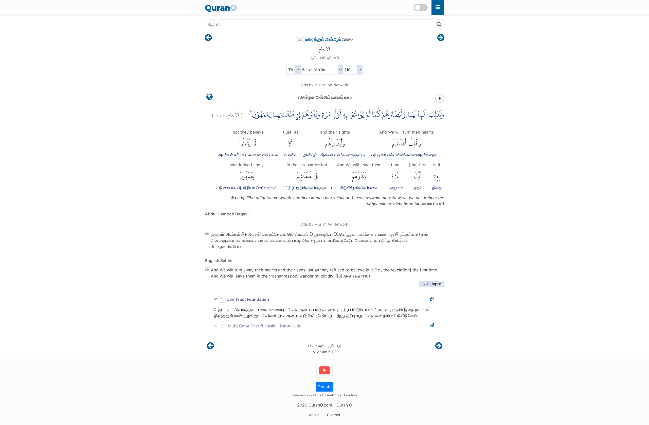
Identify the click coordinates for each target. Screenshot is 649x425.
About (314, 415)
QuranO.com (320, 405)
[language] (209, 98)
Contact (333, 415)
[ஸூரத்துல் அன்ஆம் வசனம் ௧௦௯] (208, 38)
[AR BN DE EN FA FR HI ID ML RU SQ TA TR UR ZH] (293, 70)
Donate (325, 386)
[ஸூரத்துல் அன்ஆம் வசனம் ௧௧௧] (440, 38)
